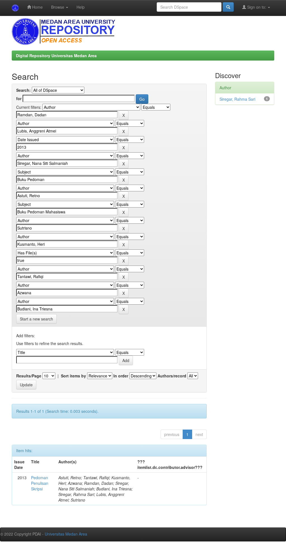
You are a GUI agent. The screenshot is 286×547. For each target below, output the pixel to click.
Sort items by (73, 376)
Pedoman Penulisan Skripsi (39, 483)
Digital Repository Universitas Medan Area (56, 55)
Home (37, 7)
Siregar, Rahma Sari (237, 99)
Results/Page (28, 376)
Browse (58, 7)
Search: (23, 90)
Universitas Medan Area (66, 534)
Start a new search (36, 319)
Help (81, 7)
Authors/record (172, 376)
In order (120, 376)
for (19, 98)
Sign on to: (256, 7)
